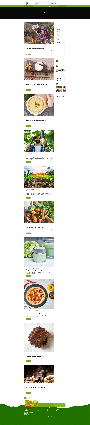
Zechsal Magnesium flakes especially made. (36, 120)
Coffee (57, 32)
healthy (63, 96)
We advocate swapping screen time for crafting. (37, 191)
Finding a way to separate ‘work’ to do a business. (37, 156)
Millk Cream (37, 268)
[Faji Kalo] (27, 3)
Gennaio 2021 (58, 26)
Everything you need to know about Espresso (36, 387)
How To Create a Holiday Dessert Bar (34, 270)
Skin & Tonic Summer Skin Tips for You (35, 313)
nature (57, 97)
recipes (58, 99)
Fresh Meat (58, 34)
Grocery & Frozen (38, 117)
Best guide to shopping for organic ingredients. (37, 84)
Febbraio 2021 (58, 25)
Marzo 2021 (61, 76)
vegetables (61, 99)
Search (54, 3)
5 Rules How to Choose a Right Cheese (35, 356)
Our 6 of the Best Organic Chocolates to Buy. (36, 48)
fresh (60, 96)
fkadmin (33, 117)
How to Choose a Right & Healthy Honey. (35, 227)
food (57, 96)
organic (61, 97)
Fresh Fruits (37, 189)
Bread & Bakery (37, 153)
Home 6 (43, 14)
